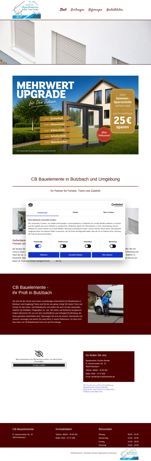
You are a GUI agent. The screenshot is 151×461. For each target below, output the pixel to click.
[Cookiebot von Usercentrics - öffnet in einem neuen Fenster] (113, 205)
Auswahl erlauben (75, 255)
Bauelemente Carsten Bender (95, 387)
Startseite (87, 453)
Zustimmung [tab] (42, 213)
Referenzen (95, 9)
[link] (39, 353)
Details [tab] (75, 212)
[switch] (63, 246)
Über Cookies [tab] (108, 212)
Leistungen (77, 9)
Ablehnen (43, 255)
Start (63, 9)
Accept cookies (39, 365)
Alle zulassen (107, 255)
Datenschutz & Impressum (107, 453)
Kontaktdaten (115, 9)
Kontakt (94, 453)
